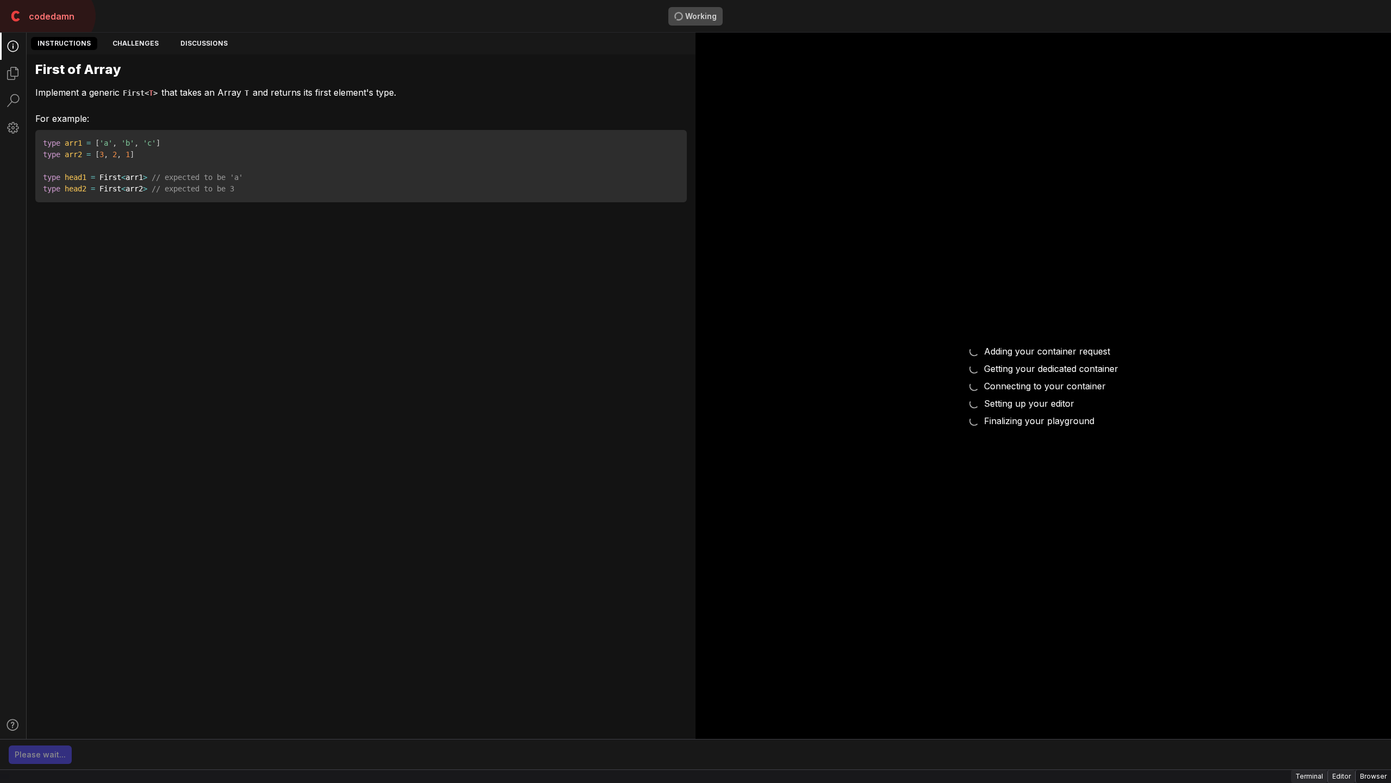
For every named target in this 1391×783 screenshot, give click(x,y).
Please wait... (40, 754)
